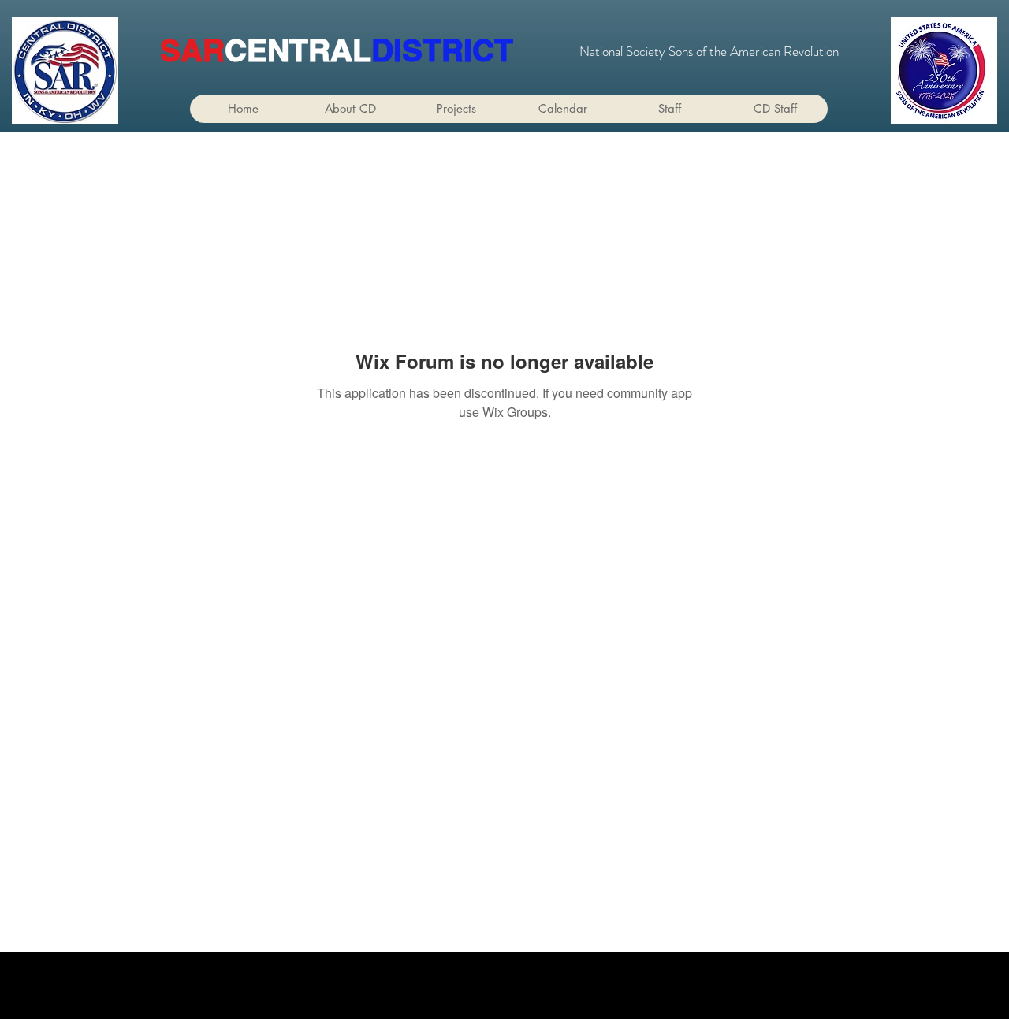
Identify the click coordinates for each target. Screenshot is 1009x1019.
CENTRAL (298, 50)
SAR (192, 50)
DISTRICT (442, 50)
